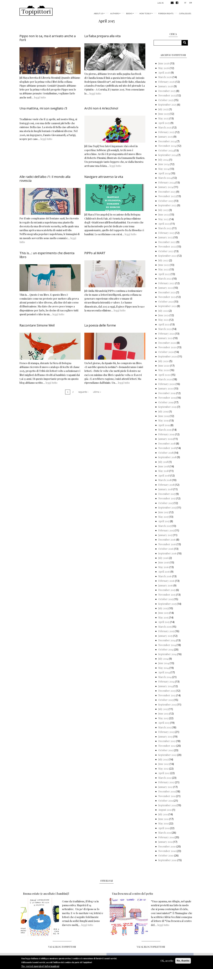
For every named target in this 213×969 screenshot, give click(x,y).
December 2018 (166, 443)
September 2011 (167, 805)
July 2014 (163, 658)
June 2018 (163, 466)
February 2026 (166, 81)
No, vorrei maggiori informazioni (40, 966)
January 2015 (165, 635)
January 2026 (165, 86)
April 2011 (163, 828)
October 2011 (165, 800)
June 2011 (163, 819)
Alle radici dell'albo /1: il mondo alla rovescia (44, 179)
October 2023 (165, 200)
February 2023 (166, 232)
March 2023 (165, 228)
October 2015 (165, 599)
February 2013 (166, 731)
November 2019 (167, 397)
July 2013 (163, 709)
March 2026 (165, 77)
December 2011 (166, 791)
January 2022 (165, 287)
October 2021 (165, 301)
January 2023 (165, 237)
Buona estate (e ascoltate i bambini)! (46, 893)
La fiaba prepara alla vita (102, 36)
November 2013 (167, 695)
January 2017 (165, 535)
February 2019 (166, 434)
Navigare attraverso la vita (103, 177)
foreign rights (165, 13)
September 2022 (167, 255)
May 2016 (163, 567)
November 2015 (167, 594)
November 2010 (167, 851)
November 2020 (167, 347)
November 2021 (167, 296)
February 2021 (166, 333)
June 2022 (163, 264)
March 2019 (165, 429)
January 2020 (165, 388)
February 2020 (166, 384)
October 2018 (165, 452)
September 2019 (167, 406)
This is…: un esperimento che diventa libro (46, 255)
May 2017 (163, 516)
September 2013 (167, 704)
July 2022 (163, 260)
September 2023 (167, 205)
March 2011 (164, 832)
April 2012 (164, 773)
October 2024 (166, 150)
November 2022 (167, 246)
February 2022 (166, 283)
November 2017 (166, 498)
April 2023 (164, 223)
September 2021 (167, 306)
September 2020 (167, 356)
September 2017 (167, 507)
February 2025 (166, 132)
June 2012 (163, 763)
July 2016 (163, 558)
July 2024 (163, 159)
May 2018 (163, 470)
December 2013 (166, 690)
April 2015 (163, 622)
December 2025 (167, 91)
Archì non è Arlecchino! (101, 108)
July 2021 (163, 310)
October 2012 (165, 750)
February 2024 (166, 182)
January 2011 (165, 841)
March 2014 (165, 677)
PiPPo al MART (94, 253)
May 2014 (163, 667)
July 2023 (163, 210)
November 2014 (167, 645)
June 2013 (163, 713)
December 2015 (166, 590)
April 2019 (164, 425)
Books (129, 13)
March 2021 (164, 329)
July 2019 (163, 411)
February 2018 (166, 484)
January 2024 (165, 187)
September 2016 (167, 553)
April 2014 (164, 672)
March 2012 (164, 777)
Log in (160, 3)
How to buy (145, 13)
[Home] (36, 11)
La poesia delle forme (100, 325)
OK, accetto (166, 960)
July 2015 (163, 608)
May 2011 (163, 823)
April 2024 (164, 173)
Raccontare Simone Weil (37, 325)
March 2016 (165, 576)
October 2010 (166, 855)
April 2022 (164, 274)
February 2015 (166, 631)
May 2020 (163, 370)
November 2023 (167, 196)
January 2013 (165, 736)
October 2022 (166, 251)
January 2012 (165, 787)
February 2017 (166, 530)
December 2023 (167, 191)
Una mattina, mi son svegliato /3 (43, 108)
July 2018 (163, 461)
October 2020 (166, 352)
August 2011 (165, 809)
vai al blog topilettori (151, 946)
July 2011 (163, 814)
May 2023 (163, 219)
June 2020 (163, 365)
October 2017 (165, 503)
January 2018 (165, 489)
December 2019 (167, 393)
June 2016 (163, 562)
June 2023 (163, 214)
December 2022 (167, 242)
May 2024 (163, 168)
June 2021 (163, 315)
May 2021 (163, 319)
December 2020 (167, 342)
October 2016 (165, 548)
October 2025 (165, 100)
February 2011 (166, 837)
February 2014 (166, 681)
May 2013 (163, 718)
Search (186, 42)
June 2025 (163, 113)
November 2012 (167, 745)
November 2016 (167, 544)
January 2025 (165, 136)
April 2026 (164, 72)
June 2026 (163, 63)
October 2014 (165, 649)
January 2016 (165, 585)
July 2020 (163, 361)
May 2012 (163, 768)
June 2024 (163, 164)
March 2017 (164, 525)
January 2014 (165, 686)
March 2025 (165, 127)
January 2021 (165, 338)
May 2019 (163, 420)
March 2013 (164, 727)
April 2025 (164, 123)
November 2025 (167, 95)
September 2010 (167, 860)
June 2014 (163, 663)
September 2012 (167, 754)
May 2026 (163, 68)
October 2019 (165, 402)
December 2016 (167, 539)
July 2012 (163, 759)
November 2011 (166, 796)
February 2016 (166, 580)
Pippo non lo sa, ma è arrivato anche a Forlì (47, 38)
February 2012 (166, 782)
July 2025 (163, 109)
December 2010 (167, 846)
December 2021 (166, 292)
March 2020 (165, 379)
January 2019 (165, 438)
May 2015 (163, 617)
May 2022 (163, 269)
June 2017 (163, 512)
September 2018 (167, 457)
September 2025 (167, 104)
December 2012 (166, 741)
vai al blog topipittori (62, 946)
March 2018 (164, 480)
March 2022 (165, 278)
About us (98, 13)
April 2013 (163, 722)
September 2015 (167, 603)
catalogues (185, 13)
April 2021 (164, 324)
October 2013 (165, 699)
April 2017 (163, 521)
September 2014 (167, 654)
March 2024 (165, 177)
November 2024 (167, 145)
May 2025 (163, 118)
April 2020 (164, 374)
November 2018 (167, 448)
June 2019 (163, 416)
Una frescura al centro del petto (132, 893)
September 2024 (167, 155)
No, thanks (183, 960)
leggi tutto (40, 97)
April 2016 (164, 571)
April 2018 (164, 475)
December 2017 (166, 493)
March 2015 (164, 626)
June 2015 (163, 612)
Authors (114, 13)
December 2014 (167, 640)
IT (185, 2)
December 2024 (167, 141)
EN (190, 2)
